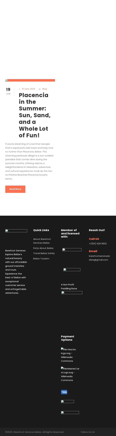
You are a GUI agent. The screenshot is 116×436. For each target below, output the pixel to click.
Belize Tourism (41, 258)
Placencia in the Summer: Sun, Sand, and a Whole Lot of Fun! (35, 115)
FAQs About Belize (43, 248)
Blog (44, 88)
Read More (15, 189)
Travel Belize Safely (44, 253)
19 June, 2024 (28, 88)
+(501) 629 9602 (98, 243)
